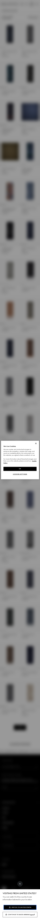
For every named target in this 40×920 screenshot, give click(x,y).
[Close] (20, 884)
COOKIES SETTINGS (20, 474)
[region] (20, 460)
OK (20, 469)
